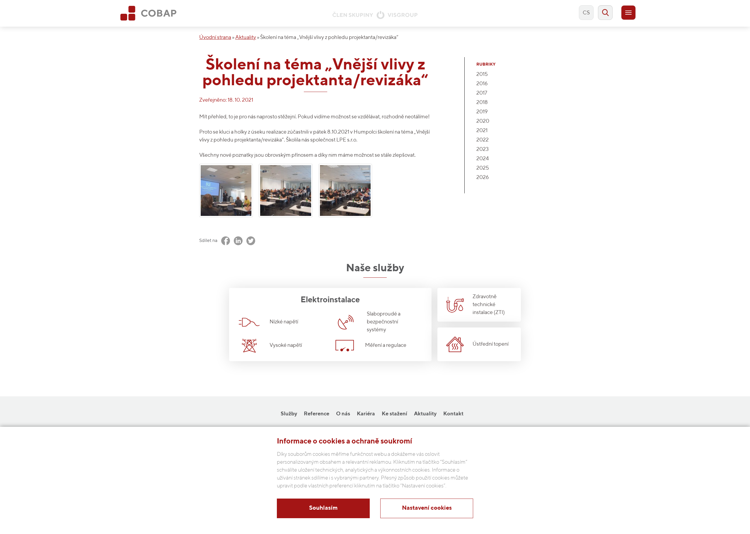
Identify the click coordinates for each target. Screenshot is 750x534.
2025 (482, 168)
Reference (316, 414)
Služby (289, 414)
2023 (482, 149)
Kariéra (366, 414)
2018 (482, 102)
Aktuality (245, 37)
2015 (482, 74)
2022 (482, 140)
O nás (343, 414)
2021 (482, 130)
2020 (482, 121)
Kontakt (453, 414)
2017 (481, 93)
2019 (482, 112)
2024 (482, 158)
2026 (482, 177)
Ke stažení (394, 414)
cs (586, 13)
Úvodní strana (215, 37)
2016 (482, 83)
